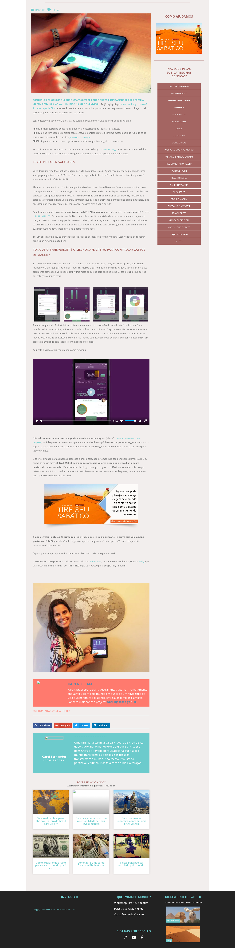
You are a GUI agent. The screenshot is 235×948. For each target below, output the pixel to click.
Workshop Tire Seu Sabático (131, 903)
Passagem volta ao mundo (179, 149)
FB (134, 702)
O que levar (179, 135)
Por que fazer (179, 170)
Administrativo (179, 93)
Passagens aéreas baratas (179, 156)
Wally (141, 561)
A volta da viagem (179, 86)
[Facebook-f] (142, 937)
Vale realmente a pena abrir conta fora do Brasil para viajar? (51, 821)
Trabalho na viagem (179, 206)
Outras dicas (179, 142)
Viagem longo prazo (179, 227)
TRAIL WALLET (43, 216)
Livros (179, 128)
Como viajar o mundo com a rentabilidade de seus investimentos (91, 821)
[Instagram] (125, 937)
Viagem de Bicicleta (179, 220)
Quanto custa (179, 177)
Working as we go (107, 149)
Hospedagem (179, 121)
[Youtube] (133, 937)
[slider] (75, 420)
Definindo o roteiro (179, 100)
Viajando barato (179, 234)
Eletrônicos (179, 114)
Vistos (179, 241)
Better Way (96, 561)
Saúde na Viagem (179, 184)
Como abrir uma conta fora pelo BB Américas (91, 864)
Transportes (179, 213)
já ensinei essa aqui (80, 136)
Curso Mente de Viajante (129, 914)
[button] (159, 38)
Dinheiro (55, 9)
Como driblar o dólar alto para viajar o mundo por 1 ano (50, 865)
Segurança (179, 192)
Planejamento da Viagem (179, 163)
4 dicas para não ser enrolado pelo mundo (131, 864)
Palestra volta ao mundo (128, 908)
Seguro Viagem (179, 199)
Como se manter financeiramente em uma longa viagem (131, 821)
